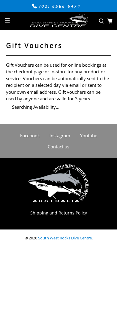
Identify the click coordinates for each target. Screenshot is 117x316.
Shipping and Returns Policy (58, 213)
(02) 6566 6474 (59, 6)
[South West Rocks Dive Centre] (58, 21)
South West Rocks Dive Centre (65, 238)
